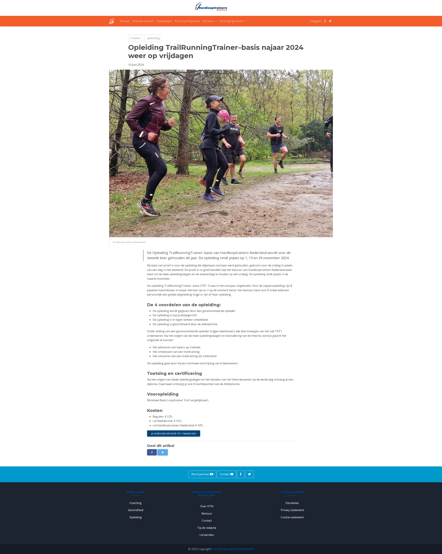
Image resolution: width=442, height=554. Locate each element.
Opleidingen (164, 21)
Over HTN (206, 506)
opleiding (153, 38)
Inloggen (315, 21)
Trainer (135, 38)
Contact (225, 474)
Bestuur (206, 513)
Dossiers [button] (209, 21)
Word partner (200, 474)
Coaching (135, 503)
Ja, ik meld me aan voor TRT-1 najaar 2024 (173, 433)
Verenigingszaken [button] (231, 21)
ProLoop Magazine (187, 21)
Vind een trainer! (143, 21)
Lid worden (207, 535)
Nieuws (124, 21)
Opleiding (135, 517)
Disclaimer (292, 503)
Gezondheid (135, 510)
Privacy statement (292, 510)
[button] (162, 452)
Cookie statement (292, 517)
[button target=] (152, 452)
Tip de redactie (206, 528)
